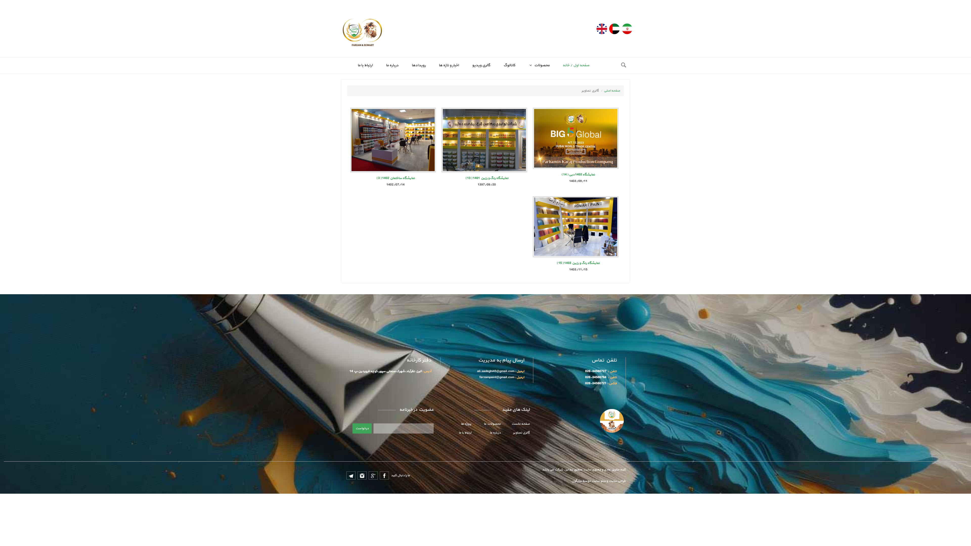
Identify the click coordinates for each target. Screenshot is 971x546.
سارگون (576, 481)
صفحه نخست (521, 423)
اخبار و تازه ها (449, 65)
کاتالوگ (509, 65)
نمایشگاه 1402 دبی (578, 174)
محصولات (541, 65)
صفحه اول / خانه (576, 65)
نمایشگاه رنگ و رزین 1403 (578, 263)
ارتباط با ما (365, 65)
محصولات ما (492, 423)
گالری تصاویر (521, 432)
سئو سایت (598, 481)
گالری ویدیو (481, 65)
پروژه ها (466, 423)
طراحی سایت (617, 481)
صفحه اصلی (612, 90)
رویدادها (419, 65)
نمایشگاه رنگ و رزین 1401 (487, 178)
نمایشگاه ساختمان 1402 (395, 178)
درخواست (362, 428)
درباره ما (392, 65)
